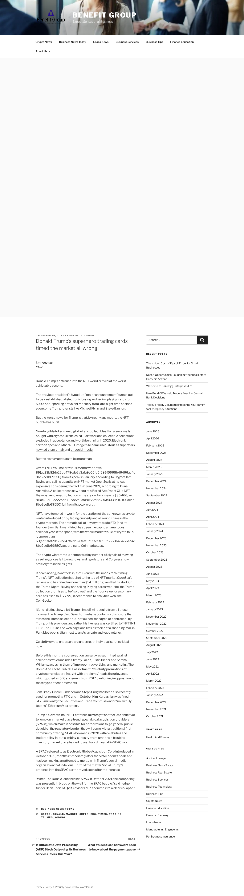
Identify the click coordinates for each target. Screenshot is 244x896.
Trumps (47, 817)
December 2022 (156, 616)
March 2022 (153, 680)
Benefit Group (104, 15)
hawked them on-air (50, 449)
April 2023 (152, 588)
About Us (41, 51)
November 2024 (156, 488)
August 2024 (154, 502)
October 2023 (155, 552)
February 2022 (155, 687)
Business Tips (154, 41)
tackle (100, 628)
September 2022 (156, 638)
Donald (58, 814)
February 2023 (155, 602)
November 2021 (156, 709)
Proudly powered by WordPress (74, 887)
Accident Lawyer (156, 758)
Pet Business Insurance (160, 836)
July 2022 (152, 652)
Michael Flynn (89, 408)
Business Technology (159, 786)
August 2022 (154, 645)
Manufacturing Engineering (162, 829)
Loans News (100, 41)
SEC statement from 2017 (78, 678)
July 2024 (152, 509)
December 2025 (156, 452)
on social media (82, 449)
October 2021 (154, 716)
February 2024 (155, 524)
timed (102, 814)
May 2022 (152, 666)
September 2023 (156, 559)
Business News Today (72, 41)
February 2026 (155, 445)
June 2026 (152, 431)
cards (46, 814)
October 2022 (154, 630)
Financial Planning (157, 815)
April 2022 (152, 673)
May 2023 (152, 581)
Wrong (60, 817)
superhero (87, 814)
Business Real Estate (159, 772)
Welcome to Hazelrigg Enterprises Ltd (169, 386)
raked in (64, 582)
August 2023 (154, 566)
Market (72, 814)
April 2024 (152, 516)
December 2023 (156, 538)
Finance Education (182, 41)
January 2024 (154, 531)
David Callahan (81, 335)
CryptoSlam (123, 477)
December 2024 (156, 481)
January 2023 (154, 609)
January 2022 (154, 694)
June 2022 (152, 659)
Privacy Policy (43, 887)
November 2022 (156, 623)
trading (115, 814)
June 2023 (152, 573)
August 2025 (154, 459)
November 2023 (156, 545)
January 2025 (154, 474)
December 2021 (156, 702)
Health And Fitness (157, 737)
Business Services (127, 41)
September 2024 (156, 495)
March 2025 (153, 467)
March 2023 (153, 595)
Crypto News (43, 41)
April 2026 (152, 438)
